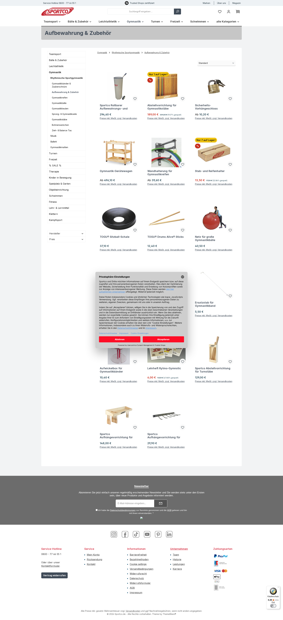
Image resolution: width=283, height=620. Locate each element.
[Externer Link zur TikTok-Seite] (136, 534)
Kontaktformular (50, 565)
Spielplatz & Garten (59, 183)
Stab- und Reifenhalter (210, 171)
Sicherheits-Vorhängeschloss (206, 107)
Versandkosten (133, 611)
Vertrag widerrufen (54, 575)
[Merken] (135, 99)
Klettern (53, 213)
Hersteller (54, 233)
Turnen (53, 153)
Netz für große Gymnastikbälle (205, 238)
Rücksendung (94, 559)
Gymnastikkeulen (60, 108)
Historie (177, 559)
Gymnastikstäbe (59, 119)
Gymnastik (55, 72)
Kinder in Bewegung (60, 177)
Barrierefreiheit (138, 554)
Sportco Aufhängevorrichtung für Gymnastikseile (163, 435)
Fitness (53, 201)
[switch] (273, 606)
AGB (169, 510)
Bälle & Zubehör (58, 60)
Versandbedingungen (141, 568)
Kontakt (91, 564)
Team (176, 554)
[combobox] (140, 11)
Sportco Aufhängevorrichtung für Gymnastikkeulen (116, 435)
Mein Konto (93, 554)
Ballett (53, 141)
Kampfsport (55, 220)
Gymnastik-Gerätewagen (116, 171)
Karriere (177, 568)
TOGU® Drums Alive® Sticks (165, 236)
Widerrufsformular (140, 583)
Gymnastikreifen (60, 97)
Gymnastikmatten (59, 147)
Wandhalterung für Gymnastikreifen (159, 172)
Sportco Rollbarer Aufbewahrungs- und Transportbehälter (114, 107)
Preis (52, 239)
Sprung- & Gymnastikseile (64, 114)
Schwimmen (56, 195)
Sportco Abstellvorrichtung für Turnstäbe (212, 370)
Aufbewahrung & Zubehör (65, 92)
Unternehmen (179, 548)
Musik (53, 135)
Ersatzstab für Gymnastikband (205, 304)
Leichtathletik (56, 66)
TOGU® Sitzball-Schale (114, 236)
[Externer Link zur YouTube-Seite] (147, 534)
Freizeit (53, 159)
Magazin (236, 3)
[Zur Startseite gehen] (57, 11)
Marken (206, 3)
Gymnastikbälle (59, 103)
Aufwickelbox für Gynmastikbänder (111, 370)
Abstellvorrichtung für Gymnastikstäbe (161, 107)
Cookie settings (138, 564)
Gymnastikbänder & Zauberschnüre (61, 85)
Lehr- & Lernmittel (59, 207)
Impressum (136, 592)
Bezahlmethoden (139, 559)
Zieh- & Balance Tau (62, 130)
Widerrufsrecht (138, 573)
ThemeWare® (169, 614)
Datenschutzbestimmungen (123, 510)
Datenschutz (137, 578)
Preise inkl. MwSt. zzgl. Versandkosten (118, 118)
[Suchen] (177, 11)
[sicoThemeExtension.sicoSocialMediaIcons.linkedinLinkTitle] (168, 534)
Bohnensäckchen (60, 125)
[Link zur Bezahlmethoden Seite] (220, 555)
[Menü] (278, 588)
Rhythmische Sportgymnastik (66, 78)
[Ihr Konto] (228, 11)
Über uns (221, 3)
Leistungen (179, 564)
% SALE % (55, 165)
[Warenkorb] (238, 11)
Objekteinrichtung (59, 189)
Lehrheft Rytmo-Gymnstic (164, 368)
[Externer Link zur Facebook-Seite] (125, 534)
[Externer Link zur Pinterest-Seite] (158, 534)
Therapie (54, 171)
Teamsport (55, 54)
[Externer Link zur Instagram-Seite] (115, 534)
